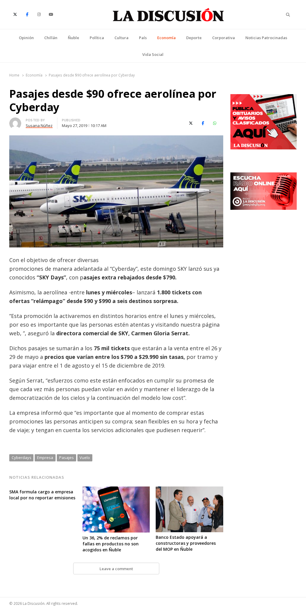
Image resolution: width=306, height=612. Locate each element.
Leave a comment (116, 568)
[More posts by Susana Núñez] (15, 121)
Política (97, 37)
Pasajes (66, 457)
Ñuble (73, 37)
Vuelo (84, 457)
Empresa (45, 457)
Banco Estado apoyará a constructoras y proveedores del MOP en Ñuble (186, 543)
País (143, 37)
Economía (166, 37)
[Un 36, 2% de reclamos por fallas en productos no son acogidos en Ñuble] (116, 490)
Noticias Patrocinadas (266, 37)
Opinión (26, 37)
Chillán (50, 37)
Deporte (194, 37)
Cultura (121, 37)
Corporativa (223, 37)
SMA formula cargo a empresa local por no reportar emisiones (42, 495)
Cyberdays (21, 457)
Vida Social (152, 54)
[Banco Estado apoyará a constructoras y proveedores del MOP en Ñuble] (189, 490)
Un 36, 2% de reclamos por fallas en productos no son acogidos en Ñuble (110, 544)
